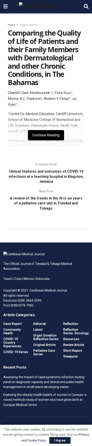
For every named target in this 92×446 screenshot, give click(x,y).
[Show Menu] (5, 6)
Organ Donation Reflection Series (46, 337)
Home (11, 24)
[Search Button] (86, 6)
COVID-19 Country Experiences (12, 342)
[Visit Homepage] (46, 6)
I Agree (60, 440)
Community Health (12, 331)
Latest (38, 329)
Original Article (28, 24)
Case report (12, 324)
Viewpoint (70, 356)
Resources (71, 339)
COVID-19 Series (15, 352)
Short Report (72, 350)
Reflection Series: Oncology (76, 331)
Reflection (70, 324)
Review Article (73, 345)
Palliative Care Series (44, 352)
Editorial (39, 324)
